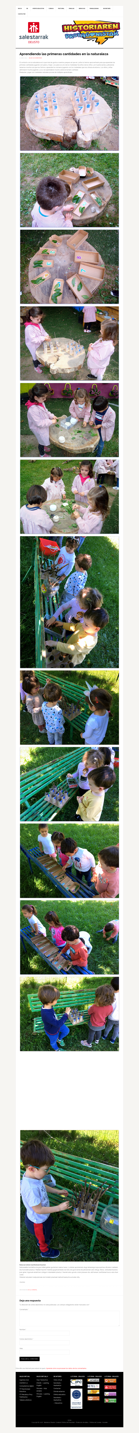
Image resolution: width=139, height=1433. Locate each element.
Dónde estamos (59, 1391)
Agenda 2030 (24, 1380)
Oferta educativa (59, 1394)
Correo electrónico (26, 1339)
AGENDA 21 (23, 1383)
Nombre (22, 1329)
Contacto (58, 1422)
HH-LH (30, 1289)
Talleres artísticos (25, 1400)
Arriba (69, 1420)
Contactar (57, 1388)
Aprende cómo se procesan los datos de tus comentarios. (66, 1368)
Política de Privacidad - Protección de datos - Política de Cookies (81, 1422)
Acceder (105, 1422)
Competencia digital (26, 1386)
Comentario (24, 1309)
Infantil (34, 1289)
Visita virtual (58, 1380)
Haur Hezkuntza (42, 1380)
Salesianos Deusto (34, 32)
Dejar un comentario (35, 58)
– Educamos (58, 1403)
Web (21, 1348)
